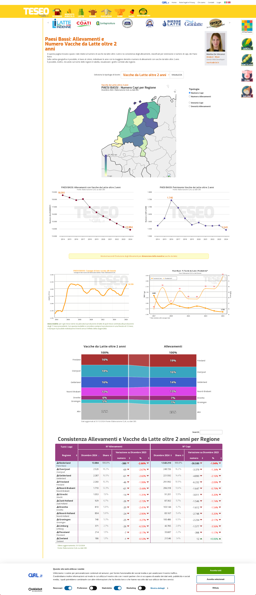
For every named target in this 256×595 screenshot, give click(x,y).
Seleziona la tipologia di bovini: (107, 74)
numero (121, 458)
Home (174, 2)
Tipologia (194, 89)
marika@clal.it (213, 62)
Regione (66, 455)
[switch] (93, 588)
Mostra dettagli (158, 588)
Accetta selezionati (215, 579)
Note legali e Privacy (187, 2)
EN (229, 2)
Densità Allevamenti (201, 106)
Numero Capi (197, 93)
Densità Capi (197, 102)
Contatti (211, 2)
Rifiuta (216, 588)
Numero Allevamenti (201, 96)
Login (219, 2)
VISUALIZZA (177, 75)
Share (106, 455)
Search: (195, 432)
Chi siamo (201, 2)
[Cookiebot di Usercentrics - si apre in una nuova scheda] (35, 590)
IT (225, 2)
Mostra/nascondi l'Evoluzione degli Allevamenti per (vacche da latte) (139, 256)
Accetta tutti (215, 570)
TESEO (36, 11)
